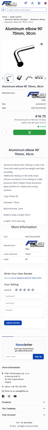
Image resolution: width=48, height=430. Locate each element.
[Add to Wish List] (41, 44)
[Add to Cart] (29, 132)
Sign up (38, 356)
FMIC (43, 100)
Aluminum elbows (38, 19)
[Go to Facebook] (3, 396)
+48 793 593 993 (18, 386)
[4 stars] (29, 290)
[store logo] (9, 3)
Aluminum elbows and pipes (16, 19)
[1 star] (16, 290)
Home (4, 17)
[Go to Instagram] (9, 396)
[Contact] (25, 2)
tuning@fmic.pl (21, 391)
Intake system (16, 17)
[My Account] (32, 3)
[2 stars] (20, 290)
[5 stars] (33, 290)
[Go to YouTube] (15, 396)
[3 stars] (25, 290)
